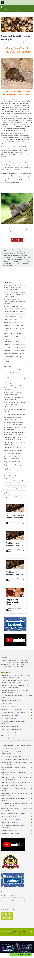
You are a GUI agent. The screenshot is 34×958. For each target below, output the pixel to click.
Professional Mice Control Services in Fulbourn (15, 329)
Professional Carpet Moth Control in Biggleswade (14, 366)
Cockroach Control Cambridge (13, 357)
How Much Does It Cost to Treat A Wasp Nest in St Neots (14, 477)
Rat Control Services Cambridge (13, 450)
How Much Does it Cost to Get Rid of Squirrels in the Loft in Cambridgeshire (14, 404)
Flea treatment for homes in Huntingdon (19, 257)
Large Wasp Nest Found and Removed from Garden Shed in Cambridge (13, 388)
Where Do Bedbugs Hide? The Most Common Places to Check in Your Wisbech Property (14, 294)
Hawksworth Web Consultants (17, 933)
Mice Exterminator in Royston (12, 370)
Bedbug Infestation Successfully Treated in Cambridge (13, 394)
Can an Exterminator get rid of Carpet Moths (13, 443)
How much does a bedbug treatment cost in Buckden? (14, 428)
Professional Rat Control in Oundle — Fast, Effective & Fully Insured (15, 312)
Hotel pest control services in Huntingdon (13, 259)
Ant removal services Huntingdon (11, 252)
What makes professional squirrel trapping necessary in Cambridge (14, 433)
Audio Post (10, 9)
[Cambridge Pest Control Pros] (2, 2)
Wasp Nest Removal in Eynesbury (14, 354)
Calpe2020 (5, 42)
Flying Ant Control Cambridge (12, 453)
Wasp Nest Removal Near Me (12, 462)
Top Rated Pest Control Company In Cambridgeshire (14, 374)
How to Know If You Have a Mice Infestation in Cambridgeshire (13, 423)
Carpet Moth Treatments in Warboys (15, 350)
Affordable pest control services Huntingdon (19, 250)
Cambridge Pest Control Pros (18, 931)
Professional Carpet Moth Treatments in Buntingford (12, 340)
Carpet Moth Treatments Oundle (13, 325)
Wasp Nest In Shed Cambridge (13, 465)
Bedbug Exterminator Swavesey (13, 316)
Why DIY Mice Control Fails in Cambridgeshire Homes (12, 418)
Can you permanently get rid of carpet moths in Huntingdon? (13, 438)
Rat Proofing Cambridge (11, 336)
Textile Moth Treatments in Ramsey (14, 347)
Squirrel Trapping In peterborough (14, 473)
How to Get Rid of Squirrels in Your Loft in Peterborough (14, 399)
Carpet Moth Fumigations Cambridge (15, 378)
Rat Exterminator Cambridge (12, 447)
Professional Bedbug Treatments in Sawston (14, 361)
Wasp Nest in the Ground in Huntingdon (12, 493)
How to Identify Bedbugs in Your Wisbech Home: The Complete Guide (14, 307)
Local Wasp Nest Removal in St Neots (15, 481)
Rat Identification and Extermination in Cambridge (14, 382)
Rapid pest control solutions (16, 263)
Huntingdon (16, 100)
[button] (20, 954)
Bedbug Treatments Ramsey (12, 333)
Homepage (3, 9)
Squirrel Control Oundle (11, 319)
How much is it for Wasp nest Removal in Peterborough (12, 458)
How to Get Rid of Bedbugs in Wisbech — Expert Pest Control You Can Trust (14, 301)
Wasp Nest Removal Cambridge (13, 497)
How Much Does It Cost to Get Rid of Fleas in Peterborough (14, 488)
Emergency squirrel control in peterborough (12, 469)
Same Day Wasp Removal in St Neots (15, 484)
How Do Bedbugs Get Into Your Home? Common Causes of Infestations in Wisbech (13, 287)
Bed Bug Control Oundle (11, 322)
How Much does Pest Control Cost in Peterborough (14, 410)
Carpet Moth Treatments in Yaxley (14, 344)
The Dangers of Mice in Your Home (14, 414)
